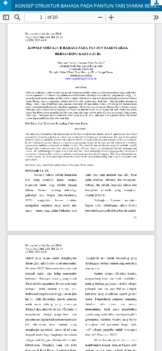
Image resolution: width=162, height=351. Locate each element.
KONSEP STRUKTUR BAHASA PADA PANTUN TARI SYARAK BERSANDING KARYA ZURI (88, 5)
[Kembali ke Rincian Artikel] (5, 5)
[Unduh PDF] (156, 2)
